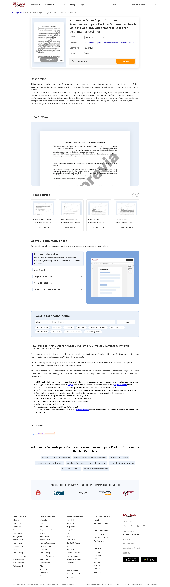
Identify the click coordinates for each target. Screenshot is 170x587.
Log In (70, 384)
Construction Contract (73, 332)
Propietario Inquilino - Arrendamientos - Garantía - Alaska (109, 42)
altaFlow (97, 565)
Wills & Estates (18, 563)
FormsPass (98, 555)
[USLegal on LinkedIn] (137, 526)
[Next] (137, 195)
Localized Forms (73, 556)
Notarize (97, 520)
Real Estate (44, 559)
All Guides (70, 577)
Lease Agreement (42, 327)
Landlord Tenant (19, 546)
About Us (70, 523)
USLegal (97, 552)
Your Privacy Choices (93, 584)
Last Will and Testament (98, 327)
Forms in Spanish (73, 553)
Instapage (97, 572)
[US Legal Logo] (129, 515)
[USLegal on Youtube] (144, 526)
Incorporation (18, 543)
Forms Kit (70, 563)
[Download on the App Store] (131, 559)
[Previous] (132, 195)
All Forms (43, 569)
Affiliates (70, 536)
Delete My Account (74, 543)
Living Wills (44, 549)
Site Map (70, 546)
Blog (68, 533)
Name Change (18, 553)
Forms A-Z (44, 572)
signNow (97, 562)
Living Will (56, 327)
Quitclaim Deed (42, 332)
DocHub (97, 569)
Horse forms (56, 332)
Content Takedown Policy (133, 584)
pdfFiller (97, 559)
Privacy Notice (118, 584)
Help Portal (71, 526)
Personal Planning (19, 556)
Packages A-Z (18, 566)
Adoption (16, 520)
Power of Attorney (117, 327)
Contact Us (71, 540)
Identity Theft (18, 540)
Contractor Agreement (93, 332)
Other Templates (46, 576)
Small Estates (45, 563)
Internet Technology (47, 543)
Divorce (16, 530)
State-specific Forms (74, 559)
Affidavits (43, 520)
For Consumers (99, 534)
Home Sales (17, 533)
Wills (41, 566)
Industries (70, 549)
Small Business (18, 559)
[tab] (57, 258)
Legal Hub (70, 520)
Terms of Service (106, 584)
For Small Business (101, 538)
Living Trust (69, 327)
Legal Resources (73, 530)
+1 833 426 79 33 (131, 534)
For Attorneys (99, 541)
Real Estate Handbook (75, 574)
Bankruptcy (17, 523)
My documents (120, 384)
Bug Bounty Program (150, 584)
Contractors (17, 526)
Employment (17, 536)
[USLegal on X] (125, 526)
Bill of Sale (44, 526)
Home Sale (81, 327)
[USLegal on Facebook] (131, 526)
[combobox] (120, 4)
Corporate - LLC (46, 530)
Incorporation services (102, 523)
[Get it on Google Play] (149, 559)
